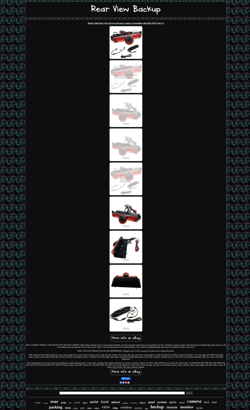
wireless (126, 407)
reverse (171, 407)
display (75, 408)
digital (85, 403)
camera (194, 401)
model (182, 402)
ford (214, 402)
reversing (133, 403)
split (172, 402)
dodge (63, 403)
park (82, 408)
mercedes (45, 403)
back (206, 402)
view (106, 407)
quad (151, 402)
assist (94, 402)
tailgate (142, 403)
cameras (138, 408)
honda (37, 403)
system (162, 402)
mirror (115, 402)
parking (55, 407)
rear (54, 401)
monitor (186, 407)
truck (105, 402)
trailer (96, 408)
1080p (115, 408)
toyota (199, 407)
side (70, 403)
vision (89, 408)
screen (77, 402)
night (146, 408)
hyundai (125, 403)
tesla (68, 407)
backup (157, 406)
